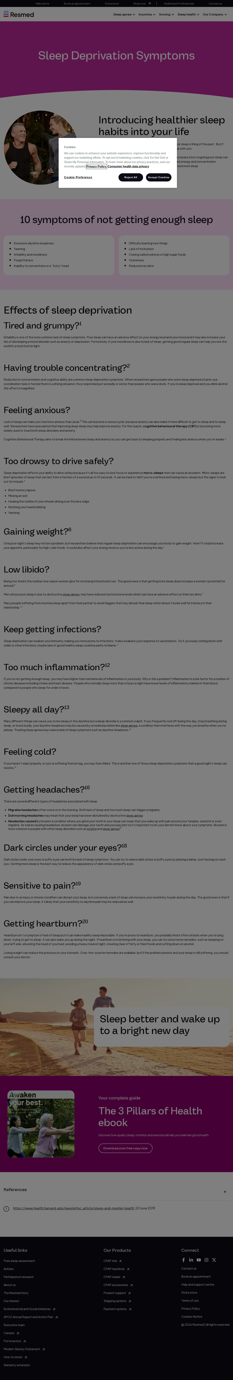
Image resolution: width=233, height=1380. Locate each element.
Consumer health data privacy (128, 166)
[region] (118, 163)
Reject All (130, 177)
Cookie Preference (78, 177)
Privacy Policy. (96, 166)
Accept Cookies (158, 177)
